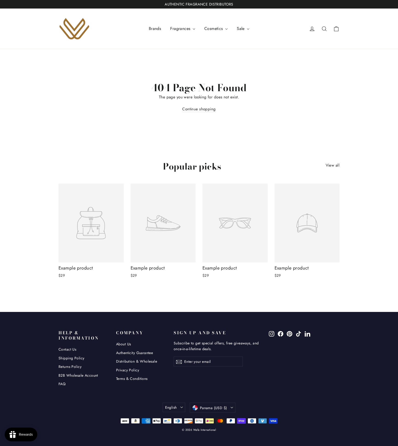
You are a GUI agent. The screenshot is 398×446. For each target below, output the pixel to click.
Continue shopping (199, 109)
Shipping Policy (71, 358)
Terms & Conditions (132, 378)
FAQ (62, 384)
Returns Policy (70, 366)
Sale (241, 29)
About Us (123, 344)
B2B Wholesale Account (78, 375)
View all (332, 165)
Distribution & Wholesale (136, 361)
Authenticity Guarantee (134, 352)
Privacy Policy (127, 370)
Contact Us (67, 349)
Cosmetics (214, 29)
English (171, 407)
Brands (155, 29)
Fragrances (181, 29)
